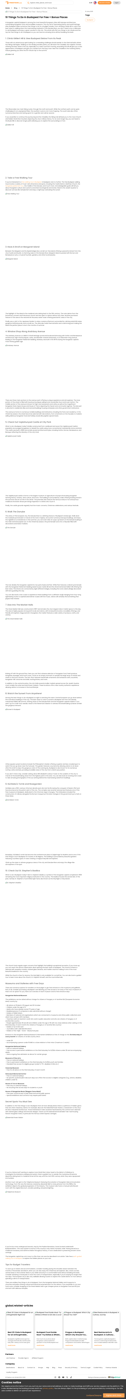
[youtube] (63, 1377)
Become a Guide (104, 3)
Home (7, 8)
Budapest (90, 20)
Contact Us (31, 1368)
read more (11, 1345)
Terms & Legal (85, 1368)
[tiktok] (71, 1377)
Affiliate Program (37, 1358)
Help (47, 1368)
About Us (21, 1368)
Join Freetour (10, 1358)
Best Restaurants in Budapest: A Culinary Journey (103, 1334)
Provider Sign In (23, 1358)
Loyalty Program (11, 1372)
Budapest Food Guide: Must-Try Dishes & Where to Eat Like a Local (48, 1334)
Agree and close (113, 1395)
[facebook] (59, 1377)
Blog (15, 8)
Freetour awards (111, 1368)
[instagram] (55, 1377)
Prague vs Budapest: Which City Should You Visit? (75, 1334)
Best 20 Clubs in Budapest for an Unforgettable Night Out (19, 1334)
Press (60, 1368)
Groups (40, 1368)
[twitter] (67, 1377)
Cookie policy (98, 1368)
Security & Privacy (71, 1368)
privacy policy (48, 1388)
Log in (116, 3)
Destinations (10, 1368)
